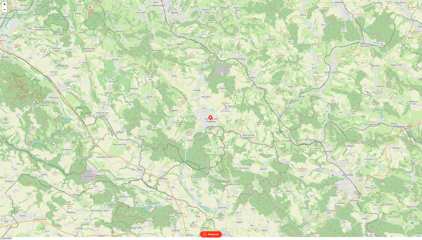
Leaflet (418, 235)
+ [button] (4, 4)
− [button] (4, 9)
